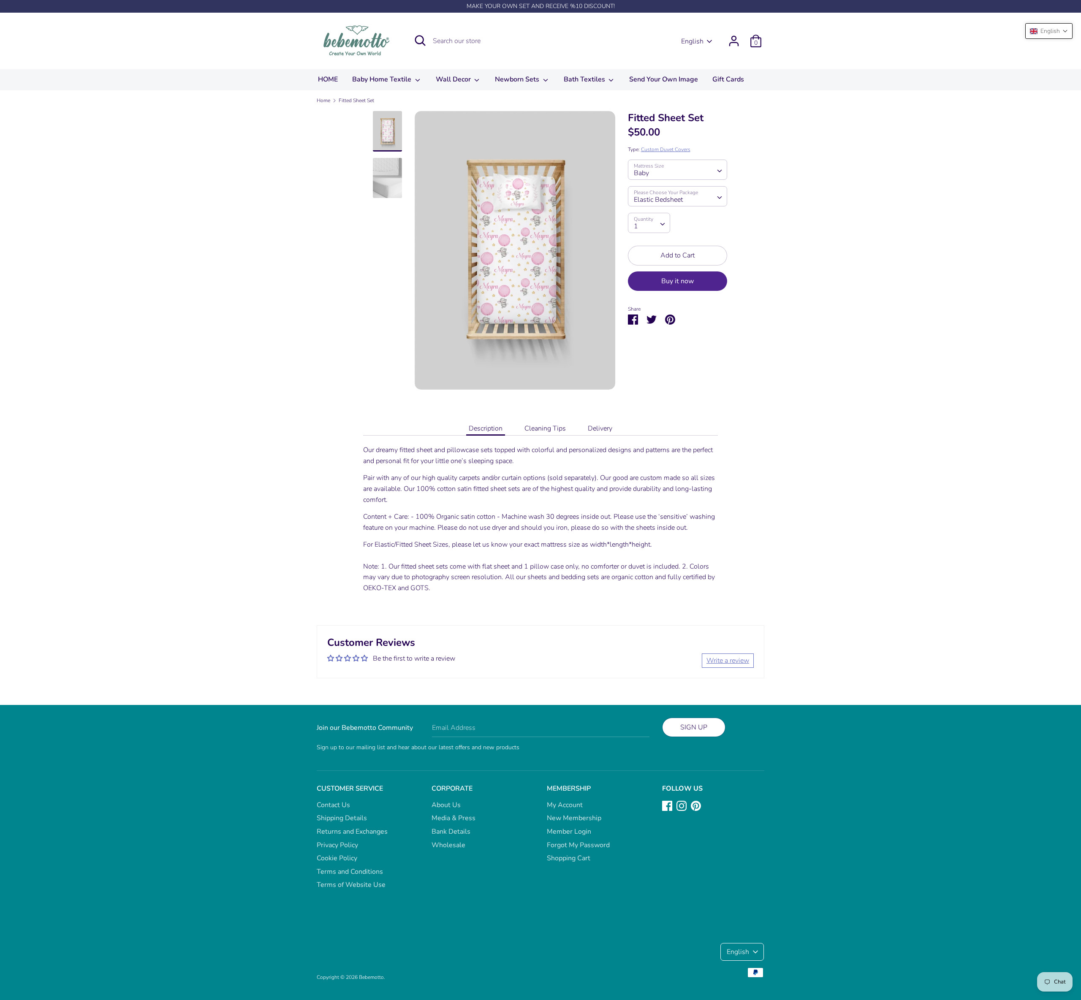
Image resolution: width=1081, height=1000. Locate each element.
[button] (1049, 31)
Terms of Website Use (351, 884)
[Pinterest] (696, 805)
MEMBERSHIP (569, 788)
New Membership (574, 818)
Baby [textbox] (641, 173)
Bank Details (451, 831)
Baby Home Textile (382, 79)
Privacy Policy (337, 845)
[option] (515, 253)
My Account (565, 805)
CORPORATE (452, 788)
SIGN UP (693, 727)
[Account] (733, 37)
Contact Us (333, 805)
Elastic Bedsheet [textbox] (658, 199)
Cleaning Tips (545, 428)
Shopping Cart (568, 858)
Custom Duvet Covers (665, 149)
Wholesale (448, 845)
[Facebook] (667, 805)
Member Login (569, 831)
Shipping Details (342, 818)
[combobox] (677, 170)
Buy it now (677, 281)
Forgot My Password (578, 845)
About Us (446, 805)
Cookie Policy (337, 858)
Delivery (600, 428)
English (692, 41)
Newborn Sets (518, 79)
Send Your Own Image (663, 79)
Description (485, 428)
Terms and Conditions (350, 871)
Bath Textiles (585, 79)
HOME (328, 79)
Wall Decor (454, 79)
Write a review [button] (727, 660)
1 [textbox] (636, 226)
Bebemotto (371, 977)
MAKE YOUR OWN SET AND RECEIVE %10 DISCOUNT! (541, 6)
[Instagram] (681, 805)
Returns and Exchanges (352, 831)
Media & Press (453, 818)
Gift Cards (728, 79)
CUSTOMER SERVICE (350, 788)
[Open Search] (420, 40)
